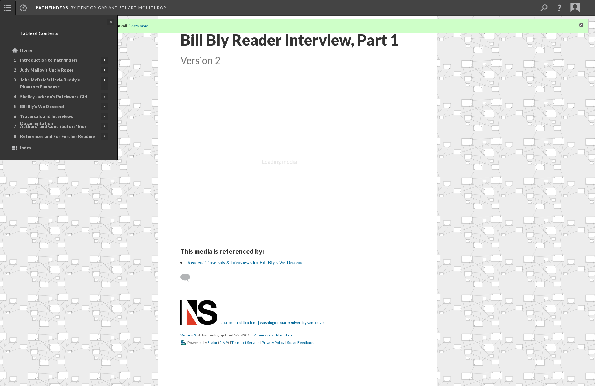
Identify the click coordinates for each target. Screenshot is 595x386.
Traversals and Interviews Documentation (46, 120)
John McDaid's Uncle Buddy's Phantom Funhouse (50, 83)
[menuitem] (7, 7)
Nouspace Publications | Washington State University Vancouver (272, 322)
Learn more (138, 26)
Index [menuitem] (26, 147)
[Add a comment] (188, 278)
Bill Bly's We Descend (42, 106)
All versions (264, 335)
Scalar (213, 342)
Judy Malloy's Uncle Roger (46, 70)
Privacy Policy (273, 342)
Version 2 (188, 335)
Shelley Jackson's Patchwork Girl (53, 96)
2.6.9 (223, 342)
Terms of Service (245, 342)
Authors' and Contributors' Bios (53, 126)
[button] (559, 7)
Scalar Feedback (300, 342)
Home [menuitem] (26, 50)
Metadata (284, 335)
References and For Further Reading (57, 136)
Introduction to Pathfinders (49, 60)
